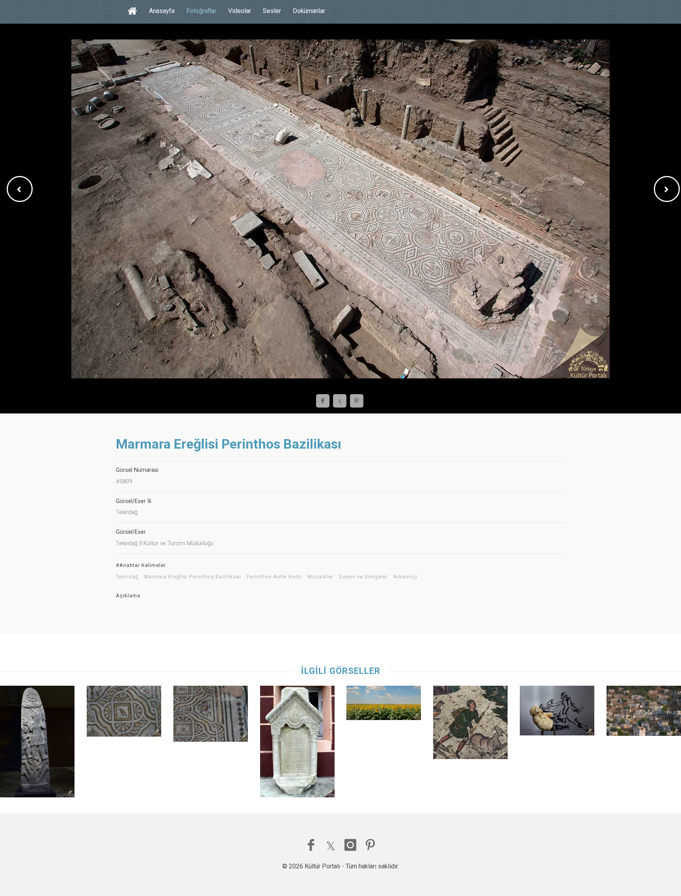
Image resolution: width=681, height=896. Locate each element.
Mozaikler (320, 577)
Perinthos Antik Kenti (274, 577)
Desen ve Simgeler (363, 577)
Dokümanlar (309, 11)
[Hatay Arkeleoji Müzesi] (37, 743)
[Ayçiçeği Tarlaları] (383, 705)
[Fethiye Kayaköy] (644, 713)
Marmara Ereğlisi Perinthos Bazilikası (192, 577)
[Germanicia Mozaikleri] (470, 724)
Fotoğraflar (201, 11)
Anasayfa (162, 11)
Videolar (239, 11)
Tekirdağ (127, 577)
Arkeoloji (405, 577)
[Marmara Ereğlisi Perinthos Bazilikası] (124, 713)
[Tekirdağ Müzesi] (297, 743)
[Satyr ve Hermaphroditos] (557, 712)
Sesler (272, 11)
